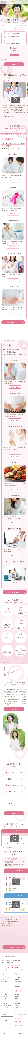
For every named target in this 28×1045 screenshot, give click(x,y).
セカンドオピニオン (20, 984)
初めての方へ (4, 1020)
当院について (5, 974)
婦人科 (3, 991)
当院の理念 (13, 709)
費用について (4, 1018)
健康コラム (18, 1021)
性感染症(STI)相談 (6, 1005)
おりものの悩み (19, 1005)
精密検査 (17, 979)
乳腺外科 (17, 974)
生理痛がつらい (19, 998)
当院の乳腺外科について (13, 322)
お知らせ (17, 1018)
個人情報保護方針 (20, 1025)
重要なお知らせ (14, 55)
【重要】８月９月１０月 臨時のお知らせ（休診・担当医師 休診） (14, 58)
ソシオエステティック (20, 986)
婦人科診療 (4, 994)
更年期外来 (4, 1003)
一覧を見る (13, 64)
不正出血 (17, 1010)
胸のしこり (17, 994)
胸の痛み (17, 996)
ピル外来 (3, 998)
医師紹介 (3, 979)
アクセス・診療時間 (20, 1015)
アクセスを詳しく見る (13, 947)
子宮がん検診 (4, 996)
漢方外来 (3, 1001)
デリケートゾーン (19, 1007)
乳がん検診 (17, 977)
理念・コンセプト (5, 977)
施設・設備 (4, 981)
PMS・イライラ (19, 1001)
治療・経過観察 (19, 981)
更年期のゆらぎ (19, 1003)
